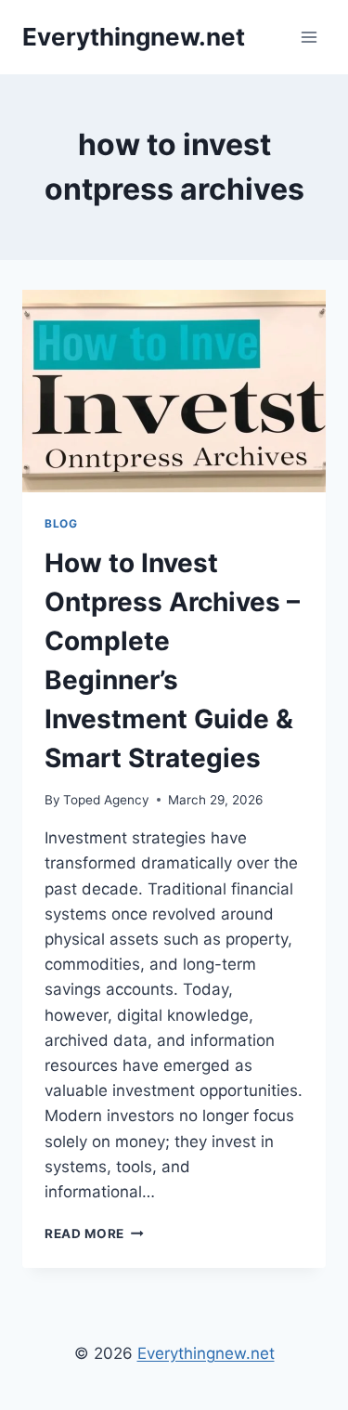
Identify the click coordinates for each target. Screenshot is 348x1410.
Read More (94, 1233)
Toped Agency (106, 799)
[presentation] (174, 391)
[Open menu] (308, 36)
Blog (61, 523)
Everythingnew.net (206, 1353)
